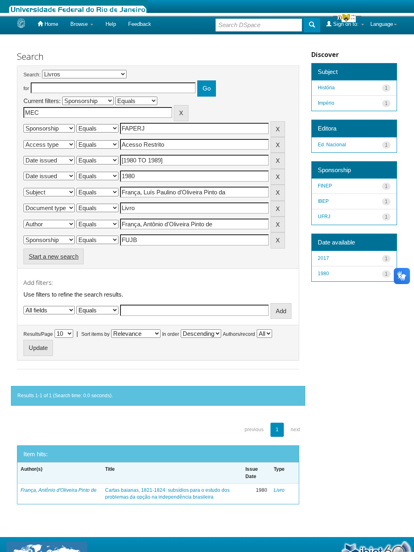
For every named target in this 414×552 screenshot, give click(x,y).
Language (381, 24)
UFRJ (324, 216)
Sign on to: (346, 24)
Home (50, 24)
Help (111, 24)
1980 (323, 273)
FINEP (325, 186)
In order (170, 334)
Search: (31, 75)
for (26, 88)
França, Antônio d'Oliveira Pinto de (59, 490)
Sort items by (95, 334)
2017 (323, 258)
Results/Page (38, 334)
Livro (279, 490)
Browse (79, 24)
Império (326, 103)
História (326, 88)
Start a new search (53, 256)
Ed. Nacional (332, 144)
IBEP (323, 201)
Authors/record (239, 334)
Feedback (139, 24)
